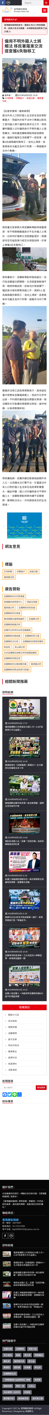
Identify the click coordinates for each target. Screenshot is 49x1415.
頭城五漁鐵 (32, 602)
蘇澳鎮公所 (36, 664)
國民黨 (17, 1367)
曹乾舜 (7, 1361)
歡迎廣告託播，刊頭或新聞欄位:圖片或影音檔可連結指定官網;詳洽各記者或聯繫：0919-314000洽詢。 (24, 28)
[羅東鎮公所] (24, 525)
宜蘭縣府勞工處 (32, 636)
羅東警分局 (9, 577)
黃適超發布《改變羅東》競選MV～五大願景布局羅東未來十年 (29, 1263)
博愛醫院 (39, 1355)
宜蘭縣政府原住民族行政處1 (17, 669)
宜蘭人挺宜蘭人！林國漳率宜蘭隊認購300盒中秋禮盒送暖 (28, 1325)
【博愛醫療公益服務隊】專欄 (17, 1380)
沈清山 (31, 1386)
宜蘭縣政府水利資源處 (14, 596)
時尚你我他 (13, 1045)
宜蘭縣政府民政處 (27, 607)
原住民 (38, 1367)
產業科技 (12, 1058)
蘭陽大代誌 (13, 1015)
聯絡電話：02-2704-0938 (13, 1226)
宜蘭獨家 (20, 1349)
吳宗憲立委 (38, 1398)
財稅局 (7, 647)
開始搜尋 (41, 1087)
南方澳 (27, 1355)
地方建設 (8, 1355)
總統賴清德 (23, 1398)
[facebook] (2, 2)
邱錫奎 (27, 1392)
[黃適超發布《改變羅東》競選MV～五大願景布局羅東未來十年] (24, 747)
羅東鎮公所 (9, 607)
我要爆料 (12, 1064)
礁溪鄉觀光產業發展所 (14, 619)
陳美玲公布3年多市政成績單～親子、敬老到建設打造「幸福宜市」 (28, 1305)
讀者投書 (8, 1386)
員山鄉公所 (20, 647)
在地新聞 (9, 98)
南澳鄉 (37, 1380)
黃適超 (7, 1367)
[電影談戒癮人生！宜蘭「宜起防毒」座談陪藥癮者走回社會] (24, 823)
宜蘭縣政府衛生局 (12, 658)
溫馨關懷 (12, 1033)
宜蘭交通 (8, 1349)
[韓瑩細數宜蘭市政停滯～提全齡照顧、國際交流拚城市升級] (24, 785)
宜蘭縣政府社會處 (12, 613)
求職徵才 (20, 98)
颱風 (18, 1355)
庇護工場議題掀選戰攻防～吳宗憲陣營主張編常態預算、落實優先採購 (28, 1295)
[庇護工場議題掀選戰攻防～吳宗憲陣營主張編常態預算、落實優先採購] (24, 861)
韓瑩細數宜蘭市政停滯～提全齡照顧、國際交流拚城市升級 (28, 1273)
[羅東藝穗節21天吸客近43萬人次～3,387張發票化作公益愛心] (24, 709)
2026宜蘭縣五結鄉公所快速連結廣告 (20, 653)
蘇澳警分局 (9, 1398)
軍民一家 (20, 1386)
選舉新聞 (12, 1027)
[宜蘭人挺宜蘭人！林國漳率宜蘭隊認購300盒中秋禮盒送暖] (24, 975)
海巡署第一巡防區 (12, 1392)
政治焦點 (12, 1021)
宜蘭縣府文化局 (11, 641)
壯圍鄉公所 (34, 619)
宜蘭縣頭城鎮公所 (12, 624)
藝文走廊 (12, 1039)
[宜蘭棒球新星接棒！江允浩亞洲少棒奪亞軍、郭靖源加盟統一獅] (24, 937)
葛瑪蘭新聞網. (27, 1408)
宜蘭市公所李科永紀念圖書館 (17, 630)
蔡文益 (31, 1361)
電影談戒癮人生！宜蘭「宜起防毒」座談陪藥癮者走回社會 (29, 1283)
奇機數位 (29, 1411)
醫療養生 (12, 1051)
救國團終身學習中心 (13, 602)
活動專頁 (12, 1070)
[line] (8, 2)
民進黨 (27, 1367)
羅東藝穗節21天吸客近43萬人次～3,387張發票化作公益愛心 (28, 1253)
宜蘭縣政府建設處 (12, 636)
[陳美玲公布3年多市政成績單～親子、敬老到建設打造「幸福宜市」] (24, 899)
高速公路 (31, 98)
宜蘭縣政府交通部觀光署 (15, 664)
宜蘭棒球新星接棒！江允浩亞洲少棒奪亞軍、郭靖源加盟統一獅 (28, 1315)
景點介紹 (32, 1349)
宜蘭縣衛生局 (10, 1373)
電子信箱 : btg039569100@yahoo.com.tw (20, 1229)
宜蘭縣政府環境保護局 (33, 641)
